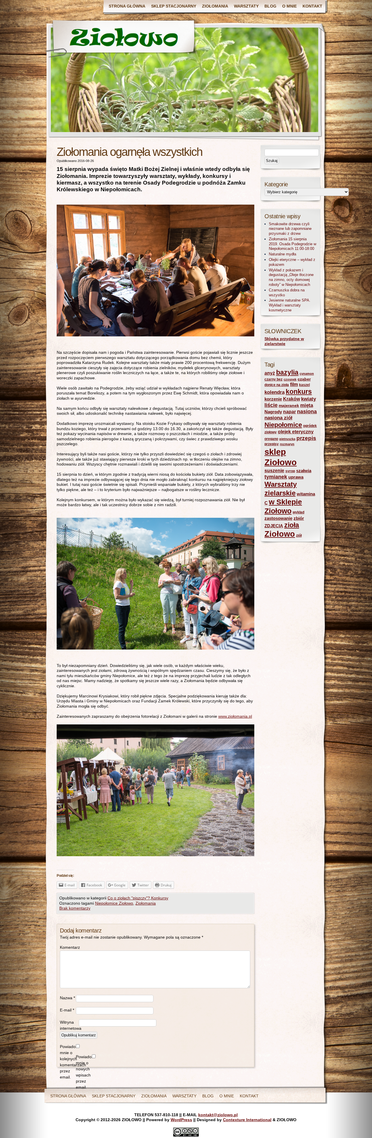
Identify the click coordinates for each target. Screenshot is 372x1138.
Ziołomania (145, 903)
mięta (306, 405)
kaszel (304, 385)
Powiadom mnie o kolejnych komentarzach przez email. (68, 1061)
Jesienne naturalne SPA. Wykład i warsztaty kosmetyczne (289, 305)
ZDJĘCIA (273, 526)
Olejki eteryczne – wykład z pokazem (292, 262)
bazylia (287, 372)
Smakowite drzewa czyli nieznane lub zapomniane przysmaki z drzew (290, 229)
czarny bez (273, 379)
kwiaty (308, 399)
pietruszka (287, 439)
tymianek (275, 477)
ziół (299, 535)
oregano (271, 439)
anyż (269, 373)
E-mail (67, 1010)
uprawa (295, 477)
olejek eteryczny (296, 431)
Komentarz (68, 947)
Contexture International (247, 1119)
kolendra (274, 392)
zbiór (299, 518)
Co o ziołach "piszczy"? (129, 898)
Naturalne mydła (282, 254)
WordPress (181, 1119)
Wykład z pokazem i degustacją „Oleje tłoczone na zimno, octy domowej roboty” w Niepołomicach (291, 277)
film (294, 384)
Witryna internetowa (69, 1025)
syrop (290, 471)
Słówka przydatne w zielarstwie (284, 341)
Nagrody (273, 412)
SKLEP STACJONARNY (173, 6)
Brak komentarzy (74, 908)
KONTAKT (312, 6)
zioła (291, 525)
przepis (306, 438)
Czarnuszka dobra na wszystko (287, 292)
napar (289, 411)
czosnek (290, 379)
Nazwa (67, 997)
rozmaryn (287, 444)
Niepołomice (283, 424)
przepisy (271, 444)
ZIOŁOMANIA (215, 6)
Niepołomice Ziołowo (114, 903)
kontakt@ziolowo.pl (218, 1114)
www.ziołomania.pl (235, 716)
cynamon (307, 373)
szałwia (303, 470)
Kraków (291, 398)
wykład (298, 512)
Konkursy (159, 898)
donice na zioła (276, 385)
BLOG (270, 6)
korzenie (273, 399)
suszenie (274, 470)
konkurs (299, 391)
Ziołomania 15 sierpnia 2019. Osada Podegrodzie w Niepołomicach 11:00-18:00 (292, 244)
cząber (304, 379)
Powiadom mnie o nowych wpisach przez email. (84, 1072)
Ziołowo (279, 534)
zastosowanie (278, 518)
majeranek (289, 405)
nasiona (307, 411)
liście (271, 405)
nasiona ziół (278, 418)
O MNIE (289, 6)
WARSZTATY (246, 6)
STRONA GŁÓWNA (127, 6)
